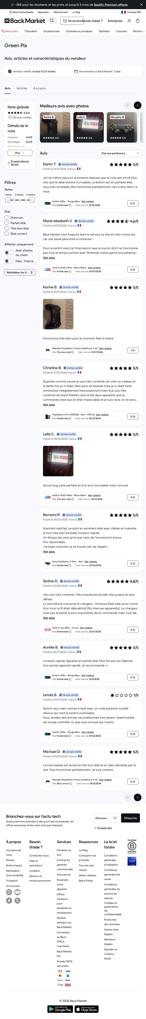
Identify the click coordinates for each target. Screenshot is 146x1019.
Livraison (34, 870)
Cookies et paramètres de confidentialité (112, 908)
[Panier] (137, 21)
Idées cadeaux (87, 875)
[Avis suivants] (137, 797)
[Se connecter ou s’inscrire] (129, 21)
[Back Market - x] (17, 901)
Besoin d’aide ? (92, 21)
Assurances (64, 874)
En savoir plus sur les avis (20, 163)
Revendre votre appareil (62, 884)
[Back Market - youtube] (17, 892)
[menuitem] (51, 31)
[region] (91, 128)
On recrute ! (13, 886)
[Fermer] (141, 4)
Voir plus (49, 257)
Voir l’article (87, 201)
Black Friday (86, 880)
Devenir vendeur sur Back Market (64, 922)
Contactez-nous (39, 855)
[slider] (8, 200)
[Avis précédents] (128, 797)
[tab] (7, 88)
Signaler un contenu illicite (110, 954)
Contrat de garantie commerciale (65, 864)
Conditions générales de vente (112, 874)
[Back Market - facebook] (9, 901)
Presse (10, 860)
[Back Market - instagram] (9, 892)
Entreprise (115, 21)
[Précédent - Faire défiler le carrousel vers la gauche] (128, 105)
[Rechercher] (52, 21)
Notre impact (14, 865)
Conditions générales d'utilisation (111, 860)
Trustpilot (11, 880)
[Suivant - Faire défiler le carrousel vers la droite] (137, 105)
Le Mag (83, 850)
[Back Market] (25, 20)
